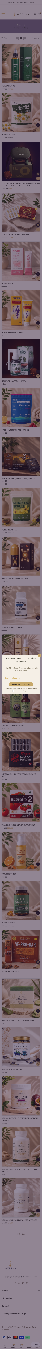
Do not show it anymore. (22, 691)
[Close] (39, 655)
